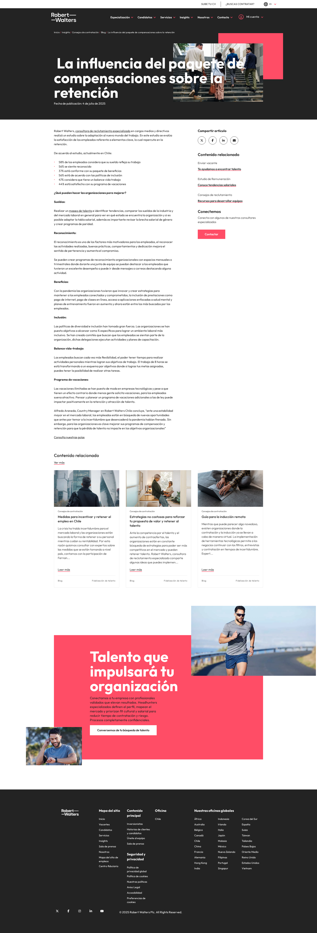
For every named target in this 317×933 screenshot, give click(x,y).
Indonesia (223, 819)
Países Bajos (249, 846)
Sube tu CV (208, 4)
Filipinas (222, 857)
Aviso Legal (133, 887)
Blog (60, 580)
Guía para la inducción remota (223, 517)
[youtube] (102, 911)
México (222, 846)
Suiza (245, 830)
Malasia (222, 841)
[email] (234, 140)
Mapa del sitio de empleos (108, 859)
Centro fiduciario (108, 866)
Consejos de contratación (70, 511)
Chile (158, 819)
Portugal (223, 863)
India (197, 868)
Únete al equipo (136, 838)
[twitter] (202, 140)
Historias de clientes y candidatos (138, 831)
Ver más (59, 462)
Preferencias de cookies (136, 900)
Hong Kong (200, 863)
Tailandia (247, 841)
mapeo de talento (80, 211)
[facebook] (213, 140)
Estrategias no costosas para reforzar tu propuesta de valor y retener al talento (157, 521)
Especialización (120, 17)
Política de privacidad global (137, 869)
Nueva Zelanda (226, 852)
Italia (221, 830)
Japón (221, 835)
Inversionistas (135, 824)
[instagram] (79, 911)
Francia (198, 852)
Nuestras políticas (137, 881)
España (246, 824)
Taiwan (246, 835)
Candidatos (145, 17)
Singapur (223, 868)
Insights (185, 17)
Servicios (166, 17)
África (197, 819)
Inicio (102, 819)
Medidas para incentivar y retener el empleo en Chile (84, 519)
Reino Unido (249, 857)
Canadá (198, 835)
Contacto (223, 17)
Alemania (199, 857)
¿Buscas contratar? (240, 4)
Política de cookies (137, 876)
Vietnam (247, 868)
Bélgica (198, 830)
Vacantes (104, 824)
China (197, 846)
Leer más (64, 569)
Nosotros (203, 17)
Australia (199, 824)
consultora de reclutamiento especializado (102, 131)
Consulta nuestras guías (69, 437)
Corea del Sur (250, 819)
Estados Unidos (250, 863)
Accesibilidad (134, 892)
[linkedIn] (223, 140)
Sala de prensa (107, 846)
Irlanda (222, 824)
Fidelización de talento (103, 580)
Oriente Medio (250, 852)
